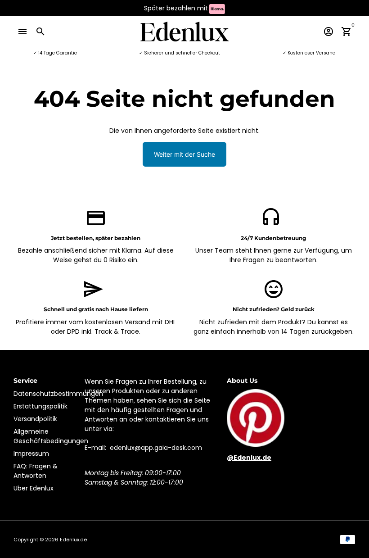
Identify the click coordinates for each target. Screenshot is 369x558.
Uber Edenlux (34, 488)
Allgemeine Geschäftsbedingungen (51, 436)
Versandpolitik (35, 418)
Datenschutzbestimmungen (58, 393)
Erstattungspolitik (41, 406)
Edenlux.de (73, 539)
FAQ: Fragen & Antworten (36, 471)
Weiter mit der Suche (184, 154)
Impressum (31, 453)
